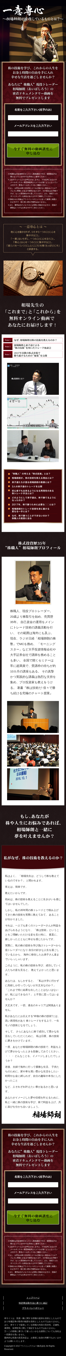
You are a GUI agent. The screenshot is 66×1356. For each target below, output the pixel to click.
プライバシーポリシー (33, 1308)
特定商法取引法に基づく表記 (33, 1303)
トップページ (33, 1297)
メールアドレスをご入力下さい (33, 125)
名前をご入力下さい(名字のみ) (33, 109)
